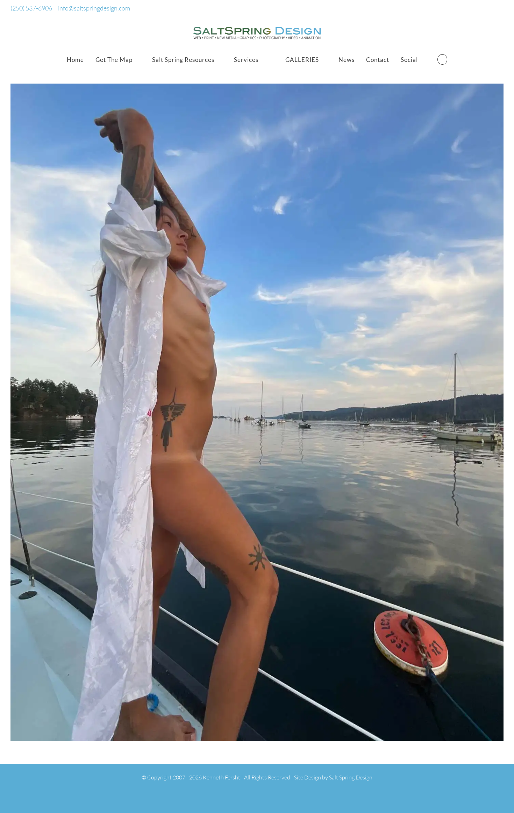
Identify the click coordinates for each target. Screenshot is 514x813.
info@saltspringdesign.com (94, 8)
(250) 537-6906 (31, 8)
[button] (442, 59)
